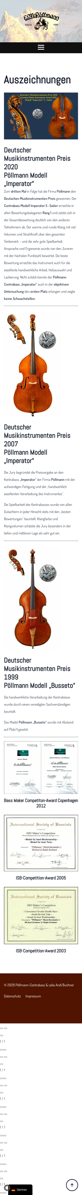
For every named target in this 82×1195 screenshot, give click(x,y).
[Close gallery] (1, 1035)
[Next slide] (5, 1028)
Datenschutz (12, 996)
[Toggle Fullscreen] (1, 1049)
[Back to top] (72, 1185)
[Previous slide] (1, 1028)
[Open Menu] (41, 46)
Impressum (33, 996)
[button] (7, 1188)
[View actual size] (4, 1049)
